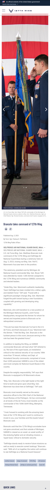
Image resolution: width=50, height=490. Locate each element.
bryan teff (41, 465)
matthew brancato (9, 461)
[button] (10, 4)
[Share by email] (10, 229)
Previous (4, 109)
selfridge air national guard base (28, 465)
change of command (22, 461)
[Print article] (6, 229)
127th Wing (32, 461)
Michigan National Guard (11, 465)
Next (46, 109)
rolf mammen (41, 461)
